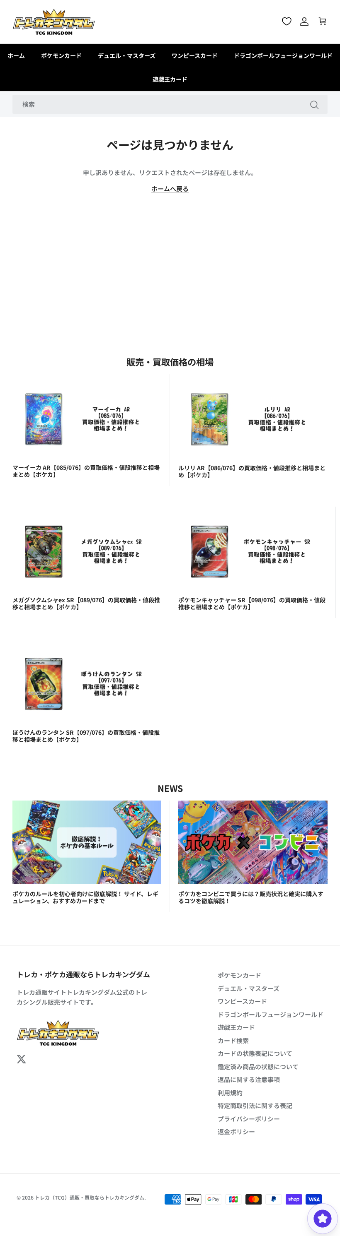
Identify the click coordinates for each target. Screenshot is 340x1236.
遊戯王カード (170, 79)
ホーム (16, 55)
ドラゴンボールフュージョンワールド (283, 55)
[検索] (314, 104)
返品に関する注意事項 (249, 1079)
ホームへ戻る (170, 188)
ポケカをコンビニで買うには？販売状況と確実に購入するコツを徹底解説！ (250, 897)
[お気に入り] (286, 21)
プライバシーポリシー (249, 1118)
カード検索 (233, 1040)
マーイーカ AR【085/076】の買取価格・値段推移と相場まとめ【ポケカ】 (86, 471)
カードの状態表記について (255, 1053)
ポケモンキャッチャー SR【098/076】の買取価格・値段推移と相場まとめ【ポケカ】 (251, 603)
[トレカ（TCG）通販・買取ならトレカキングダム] (53, 21)
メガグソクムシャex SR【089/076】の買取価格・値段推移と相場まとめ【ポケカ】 (86, 603)
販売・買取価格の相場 (170, 361)
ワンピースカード (195, 55)
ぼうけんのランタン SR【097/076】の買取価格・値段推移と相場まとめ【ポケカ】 (86, 735)
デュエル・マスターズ (126, 55)
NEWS (170, 788)
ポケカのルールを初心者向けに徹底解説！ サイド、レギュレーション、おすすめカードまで (85, 897)
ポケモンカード (61, 55)
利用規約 (230, 1092)
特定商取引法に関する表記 (255, 1105)
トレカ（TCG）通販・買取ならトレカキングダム (89, 1197)
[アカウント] (304, 21)
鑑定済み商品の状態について (258, 1066)
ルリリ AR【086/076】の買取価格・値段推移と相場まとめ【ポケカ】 (251, 471)
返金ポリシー (236, 1131)
